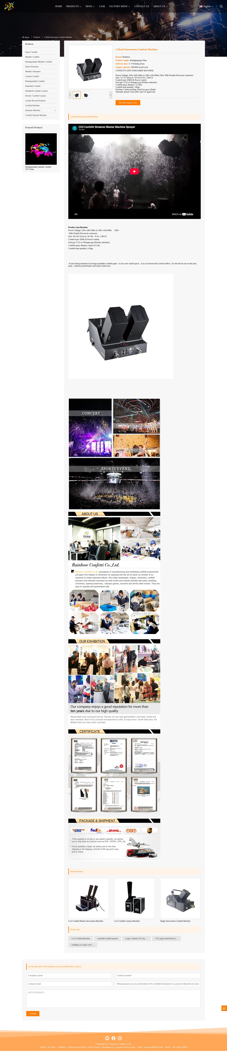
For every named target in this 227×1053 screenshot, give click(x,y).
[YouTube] (107, 1038)
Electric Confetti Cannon (35, 96)
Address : (44, 1047)
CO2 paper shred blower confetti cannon (168, 938)
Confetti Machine (32, 105)
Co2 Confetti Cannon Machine (127, 921)
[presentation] (27, 151)
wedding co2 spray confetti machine (84, 945)
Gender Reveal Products (35, 100)
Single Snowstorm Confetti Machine (175, 921)
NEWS (89, 6)
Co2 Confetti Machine (80, 938)
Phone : (168, 1047)
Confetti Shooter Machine (36, 115)
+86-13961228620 (179, 1047)
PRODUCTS (72, 6)
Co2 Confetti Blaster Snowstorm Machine (85, 921)
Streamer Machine (32, 110)
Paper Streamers (32, 67)
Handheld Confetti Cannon (36, 91)
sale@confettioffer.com (153, 1047)
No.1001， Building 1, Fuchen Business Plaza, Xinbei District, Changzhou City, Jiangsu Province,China (91, 1047)
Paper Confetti (31, 52)
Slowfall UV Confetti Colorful (38, 167)
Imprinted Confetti (32, 86)
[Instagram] (120, 1038)
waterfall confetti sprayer (107, 938)
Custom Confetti (32, 76)
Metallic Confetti (32, 57)
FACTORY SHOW (118, 6)
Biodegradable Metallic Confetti (38, 62)
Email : (140, 1047)
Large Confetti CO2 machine (137, 938)
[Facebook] (113, 1038)
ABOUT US (159, 6)
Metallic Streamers (33, 71)
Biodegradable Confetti (35, 81)
